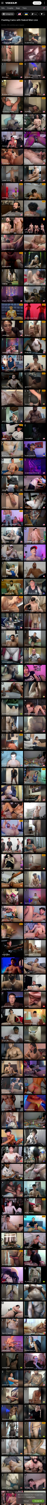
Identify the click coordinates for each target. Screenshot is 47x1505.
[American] (19, 14)
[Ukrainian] (26, 14)
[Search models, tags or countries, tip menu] (44, 8)
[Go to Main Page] (14, 3)
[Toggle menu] (2, 3)
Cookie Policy (30, 1497)
